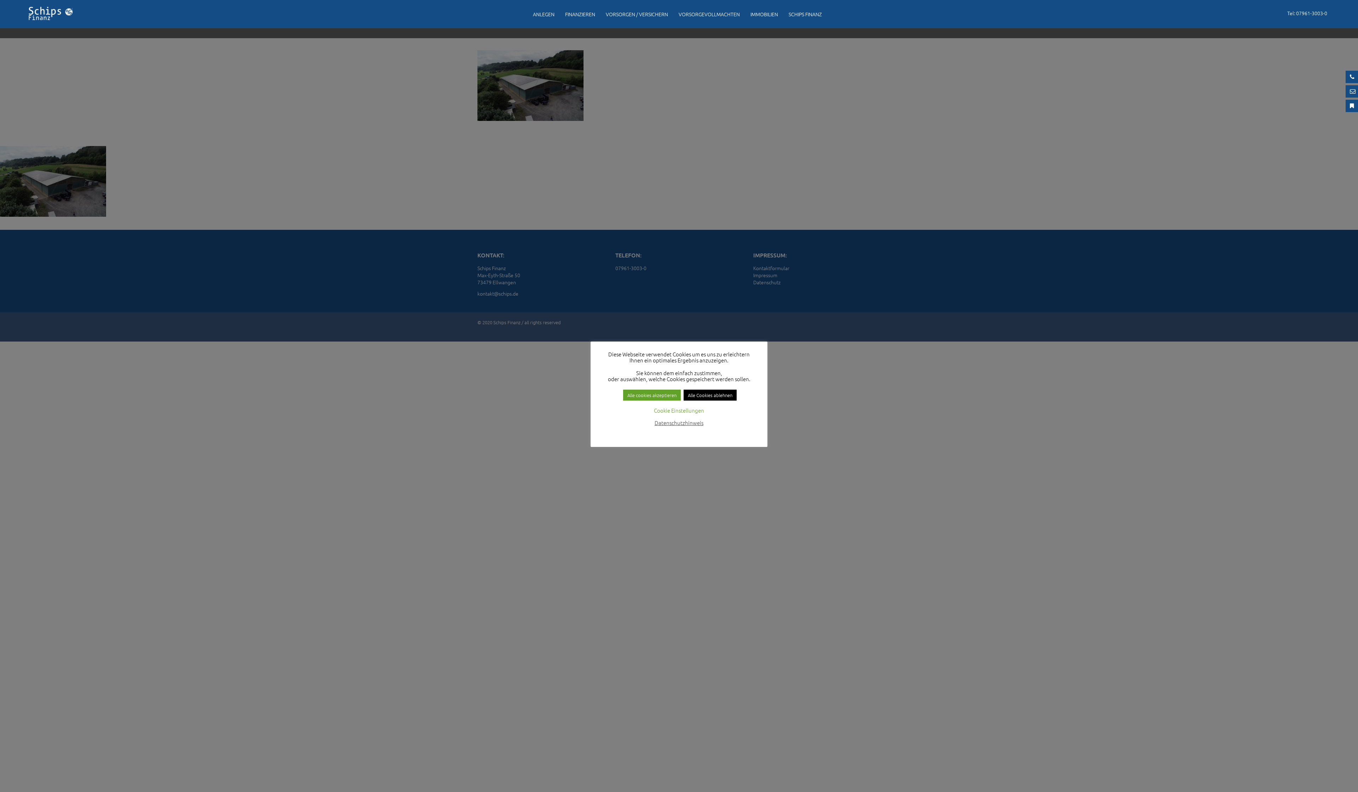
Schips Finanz (805, 14)
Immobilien (764, 14)
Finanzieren (580, 14)
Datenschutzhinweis (679, 422)
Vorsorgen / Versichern (637, 14)
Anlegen (544, 14)
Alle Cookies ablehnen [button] (710, 395)
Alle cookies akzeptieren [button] (652, 395)
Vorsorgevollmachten (709, 14)
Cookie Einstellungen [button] (679, 410)
